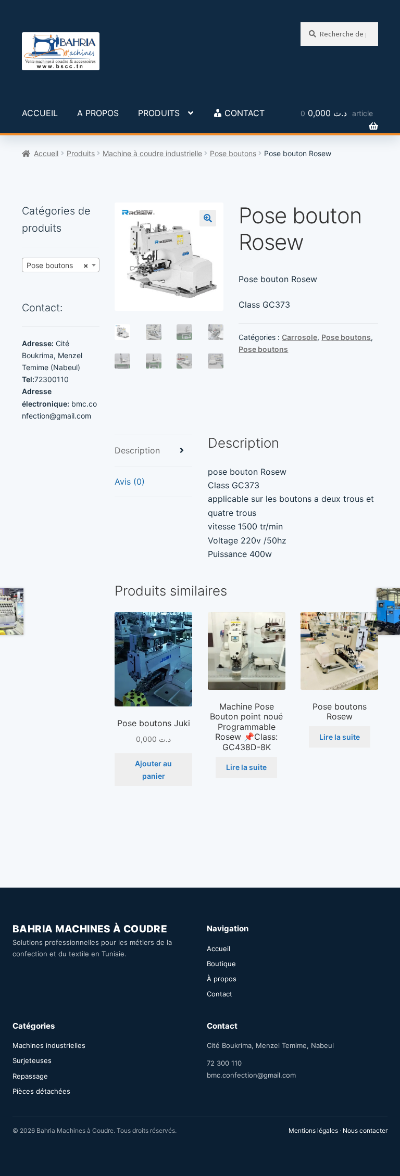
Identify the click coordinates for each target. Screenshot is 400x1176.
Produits (81, 153)
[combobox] (60, 265)
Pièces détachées (41, 1091)
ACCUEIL (40, 113)
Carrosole (299, 337)
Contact (219, 994)
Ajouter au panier (153, 769)
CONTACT (244, 113)
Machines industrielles (48, 1045)
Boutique (221, 963)
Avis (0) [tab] (130, 481)
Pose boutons (233, 153)
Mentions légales (313, 1130)
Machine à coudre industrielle (152, 153)
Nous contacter (365, 1130)
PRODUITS (159, 113)
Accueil (46, 153)
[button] (207, 218)
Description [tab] (137, 450)
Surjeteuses (32, 1060)
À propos (221, 979)
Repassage (30, 1076)
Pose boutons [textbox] (58, 265)
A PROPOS (98, 113)
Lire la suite (246, 767)
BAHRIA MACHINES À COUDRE (89, 929)
